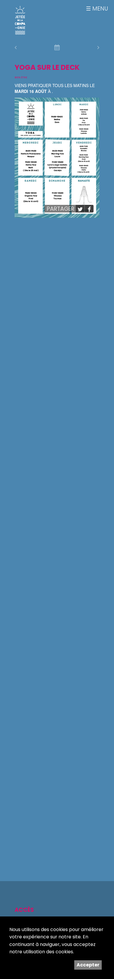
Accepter (88, 964)
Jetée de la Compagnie (20, 20)
